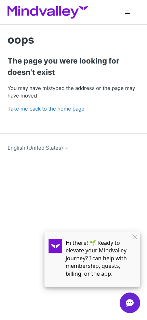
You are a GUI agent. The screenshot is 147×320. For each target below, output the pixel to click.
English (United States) (36, 148)
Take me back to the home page (46, 108)
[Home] (48, 12)
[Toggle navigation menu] (128, 12)
